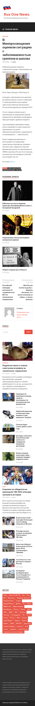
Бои (23, 595)
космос (5, 629)
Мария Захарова (18, 606)
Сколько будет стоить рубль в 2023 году (24, 427)
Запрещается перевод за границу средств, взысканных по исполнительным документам (23, 399)
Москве (23, 609)
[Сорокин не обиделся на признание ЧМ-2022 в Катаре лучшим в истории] (17, 485)
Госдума (18, 601)
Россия (12, 618)
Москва (16, 609)
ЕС (24, 603)
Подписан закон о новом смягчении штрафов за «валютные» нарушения (14, 368)
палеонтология (23, 629)
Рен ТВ (29, 615)
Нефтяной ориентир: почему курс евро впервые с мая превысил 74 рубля (24, 414)
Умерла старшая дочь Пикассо (14, 270)
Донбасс (18, 603)
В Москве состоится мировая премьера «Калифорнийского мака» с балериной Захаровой (17, 205)
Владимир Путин (8, 601)
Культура (5, 36)
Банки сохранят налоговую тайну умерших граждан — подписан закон (23, 456)
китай (26, 626)
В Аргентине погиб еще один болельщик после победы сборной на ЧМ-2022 (24, 521)
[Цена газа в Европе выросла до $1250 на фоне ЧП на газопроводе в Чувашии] (8, 551)
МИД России (7, 606)
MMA (5, 595)
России (18, 170)
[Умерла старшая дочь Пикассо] (17, 267)
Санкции (24, 618)
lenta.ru (12, 162)
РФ (23, 615)
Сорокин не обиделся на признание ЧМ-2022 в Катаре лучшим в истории (16, 492)
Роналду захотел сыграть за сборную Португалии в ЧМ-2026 (24, 534)
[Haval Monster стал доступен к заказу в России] (8, 566)
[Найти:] (17, 332)
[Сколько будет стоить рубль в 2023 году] (8, 431)
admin (14, 62)
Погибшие (22, 612)
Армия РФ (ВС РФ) (14, 595)
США (18, 618)
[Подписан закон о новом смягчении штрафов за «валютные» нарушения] (17, 361)
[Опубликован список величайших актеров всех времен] (17, 235)
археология (27, 623)
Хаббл (12, 623)
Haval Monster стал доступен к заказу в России (23, 562)
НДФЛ (10, 612)
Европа (29, 603)
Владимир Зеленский (23, 598)
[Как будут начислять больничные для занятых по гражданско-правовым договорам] (8, 442)
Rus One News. (17, 14)
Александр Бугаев (14, 168)
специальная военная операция (13, 632)
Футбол (5, 623)
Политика (6, 615)
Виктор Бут (11, 598)
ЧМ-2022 (19, 623)
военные (20, 626)
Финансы (5, 362)
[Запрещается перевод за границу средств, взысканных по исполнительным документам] (8, 401)
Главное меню (11, 29)
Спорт (4, 486)
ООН (15, 612)
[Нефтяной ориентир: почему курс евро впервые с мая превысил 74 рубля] (8, 418)
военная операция (9, 626)
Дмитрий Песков (8, 603)
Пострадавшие (16, 615)
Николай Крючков (9, 170)
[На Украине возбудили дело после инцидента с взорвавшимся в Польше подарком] (8, 577)
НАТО (5, 612)
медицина (13, 629)
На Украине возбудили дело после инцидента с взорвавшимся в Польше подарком (23, 575)
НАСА (29, 609)
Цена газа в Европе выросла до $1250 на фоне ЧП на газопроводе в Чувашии (24, 548)
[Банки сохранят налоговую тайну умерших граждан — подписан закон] (8, 460)
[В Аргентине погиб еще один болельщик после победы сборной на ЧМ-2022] (8, 524)
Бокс (28, 595)
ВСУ (4, 598)
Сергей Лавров (8, 620)
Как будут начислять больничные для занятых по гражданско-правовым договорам (24, 441)
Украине (24, 620)
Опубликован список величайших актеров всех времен (15, 239)
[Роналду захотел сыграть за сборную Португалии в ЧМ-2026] (8, 538)
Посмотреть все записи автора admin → (23, 314)
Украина (17, 620)
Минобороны (7, 609)
